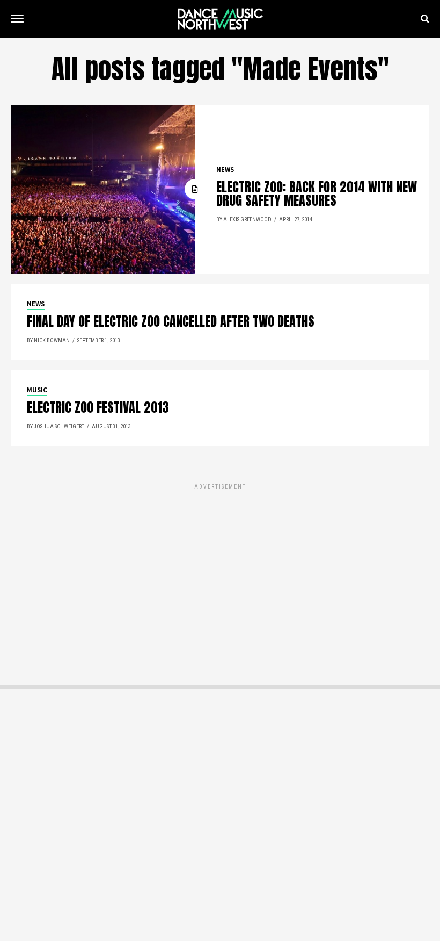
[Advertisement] (220, 567)
